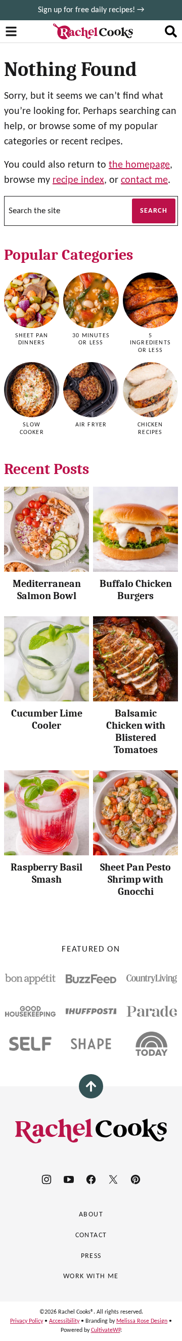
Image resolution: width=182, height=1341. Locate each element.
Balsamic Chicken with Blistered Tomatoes (135, 731)
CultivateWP (105, 1330)
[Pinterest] (135, 1179)
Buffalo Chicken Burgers (136, 590)
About (91, 1214)
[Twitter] (113, 1179)
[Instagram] (46, 1179)
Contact (91, 1235)
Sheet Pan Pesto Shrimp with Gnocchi (135, 879)
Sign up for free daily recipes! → (91, 10)
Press (91, 1256)
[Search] (171, 31)
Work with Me (91, 1276)
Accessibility (64, 1321)
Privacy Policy (26, 1321)
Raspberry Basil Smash (46, 873)
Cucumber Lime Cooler (46, 719)
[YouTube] (69, 1179)
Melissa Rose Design (141, 1321)
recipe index (78, 180)
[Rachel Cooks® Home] (93, 31)
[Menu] (11, 31)
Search (153, 211)
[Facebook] (91, 1179)
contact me (144, 180)
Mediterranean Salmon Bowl (47, 590)
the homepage (139, 165)
